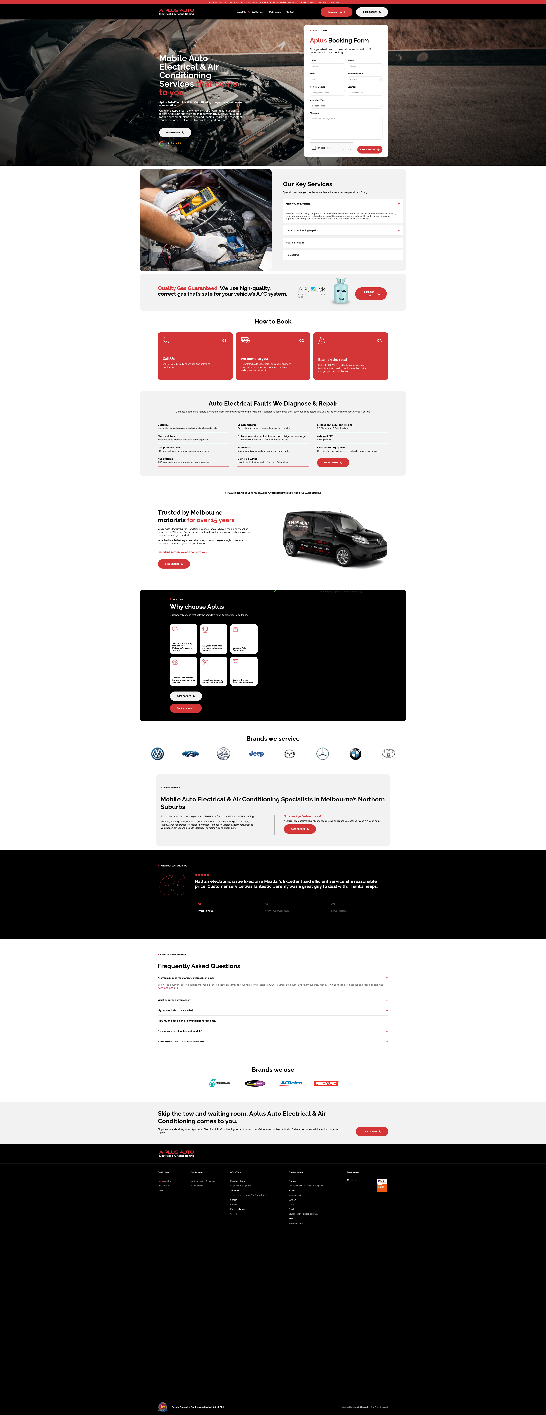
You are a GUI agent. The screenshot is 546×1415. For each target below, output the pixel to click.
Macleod (227, 824)
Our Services (257, 12)
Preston (165, 821)
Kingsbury (216, 824)
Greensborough (177, 824)
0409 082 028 (175, 363)
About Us (241, 12)
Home (160, 1181)
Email (313, 73)
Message (314, 113)
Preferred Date (355, 73)
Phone (351, 60)
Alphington (176, 821)
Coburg (199, 821)
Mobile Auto (275, 12)
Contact (290, 12)
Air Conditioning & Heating (203, 1181)
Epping (235, 821)
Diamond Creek (213, 821)
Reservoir (171, 827)
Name (313, 60)
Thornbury (229, 827)
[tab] (343, 211)
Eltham (227, 821)
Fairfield (244, 821)
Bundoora (188, 821)
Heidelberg (193, 824)
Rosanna (182, 827)
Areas (160, 1190)
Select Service (317, 100)
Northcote (238, 824)
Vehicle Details (317, 86)
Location (352, 86)
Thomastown (211, 827)
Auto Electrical (197, 1186)
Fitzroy (164, 824)
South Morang (195, 827)
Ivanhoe (205, 824)
